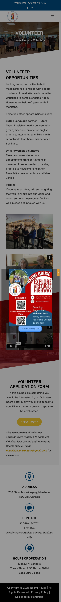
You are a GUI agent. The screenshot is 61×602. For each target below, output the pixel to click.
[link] (30, 297)
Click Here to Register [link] (30, 328)
